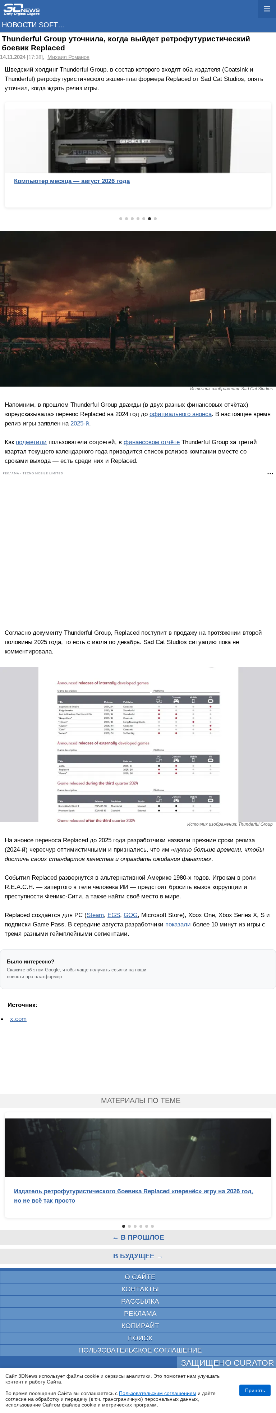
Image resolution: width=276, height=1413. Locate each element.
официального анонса (181, 414)
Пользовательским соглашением (157, 1393)
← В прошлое (138, 1237)
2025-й (79, 423)
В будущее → (138, 1256)
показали (178, 924)
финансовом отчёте (152, 442)
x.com (18, 1018)
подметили (31, 442)
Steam (95, 915)
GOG (131, 915)
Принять (255, 1390)
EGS (113, 915)
